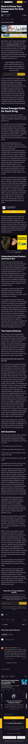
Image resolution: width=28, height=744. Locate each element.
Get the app (21, 737)
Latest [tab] (6, 676)
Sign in (25, 2)
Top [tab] (3, 676)
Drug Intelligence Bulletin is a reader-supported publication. (10, 686)
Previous (6, 624)
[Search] (25, 676)
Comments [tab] (4, 634)
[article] (14, 685)
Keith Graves (7, 14)
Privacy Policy (16, 729)
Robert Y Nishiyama (9, 647)
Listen (24, 15)
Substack (7, 741)
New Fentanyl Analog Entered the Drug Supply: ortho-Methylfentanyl (10, 682)
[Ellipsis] (26, 648)
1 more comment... (5, 669)
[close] (24, 695)
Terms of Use (21, 606)
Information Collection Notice (15, 608)
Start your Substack (10, 737)
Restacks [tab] (11, 634)
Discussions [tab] (12, 676)
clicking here (18, 252)
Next (23, 624)
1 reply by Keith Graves (11, 662)
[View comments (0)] (9, 691)
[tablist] (7, 634)
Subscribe (19, 2)
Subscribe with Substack (15, 723)
